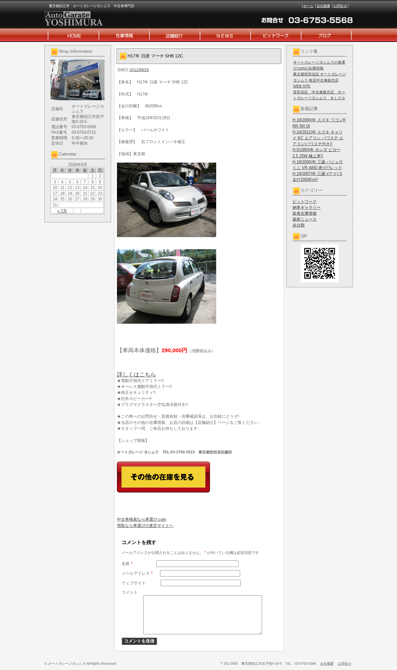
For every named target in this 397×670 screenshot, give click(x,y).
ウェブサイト (134, 583)
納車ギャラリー (306, 207)
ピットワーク (304, 201)
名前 (127, 563)
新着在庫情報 (304, 213)
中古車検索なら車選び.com (141, 519)
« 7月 (62, 211)
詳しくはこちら (136, 374)
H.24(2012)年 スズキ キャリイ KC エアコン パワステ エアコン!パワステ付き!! (317, 138)
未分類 (298, 225)
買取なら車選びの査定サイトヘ (145, 525)
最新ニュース (304, 219)
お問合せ (340, 6)
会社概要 (323, 6)
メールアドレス (137, 573)
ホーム (308, 6)
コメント (130, 592)
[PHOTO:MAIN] (199, 200)
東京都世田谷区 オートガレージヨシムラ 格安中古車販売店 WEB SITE (319, 80)
